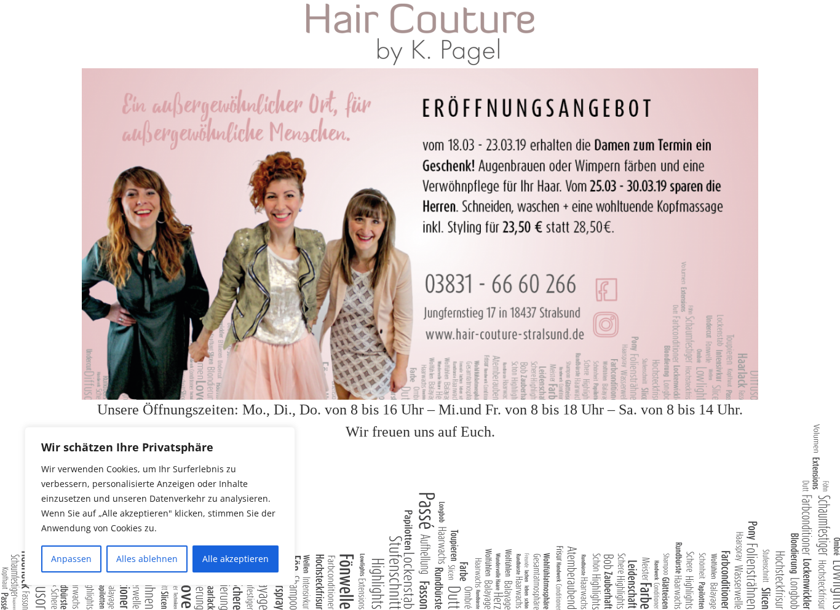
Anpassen (71, 558)
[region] (160, 506)
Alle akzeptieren (235, 558)
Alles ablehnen (147, 558)
